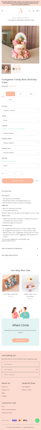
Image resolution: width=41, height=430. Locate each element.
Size (3, 97)
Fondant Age (6, 148)
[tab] (20, 248)
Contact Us (5, 390)
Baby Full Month (23, 18)
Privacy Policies (7, 413)
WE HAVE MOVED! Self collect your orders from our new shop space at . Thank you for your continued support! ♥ (20, 3)
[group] (6, 69)
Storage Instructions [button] (10, 255)
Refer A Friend (26, 390)
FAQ (3, 406)
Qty (3, 173)
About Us (5, 387)
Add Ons (4, 158)
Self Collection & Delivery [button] (12, 248)
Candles (4, 126)
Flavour (4, 106)
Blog (3, 393)
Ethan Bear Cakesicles (10, 294)
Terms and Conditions (9, 410)
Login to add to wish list (37, 180)
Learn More (20, 340)
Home (14, 18)
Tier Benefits (26, 387)
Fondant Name (6, 139)
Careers (4, 396)
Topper (4, 116)
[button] (39, 283)
